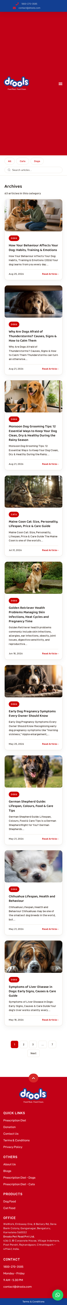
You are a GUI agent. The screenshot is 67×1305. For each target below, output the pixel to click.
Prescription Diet (14, 1120)
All (9, 161)
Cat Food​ (9, 1208)
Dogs (37, 161)
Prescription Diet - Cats (19, 1184)
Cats (22, 161)
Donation (9, 1127)
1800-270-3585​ (13, 1266)
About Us (9, 1164)
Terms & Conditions (16, 1140)
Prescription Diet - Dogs (19, 1177)
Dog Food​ (9, 1201)
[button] (61, 83)
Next (33, 1053)
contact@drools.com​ (17, 1286)
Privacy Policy (12, 1147)
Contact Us (10, 1133)
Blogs (7, 1171)
